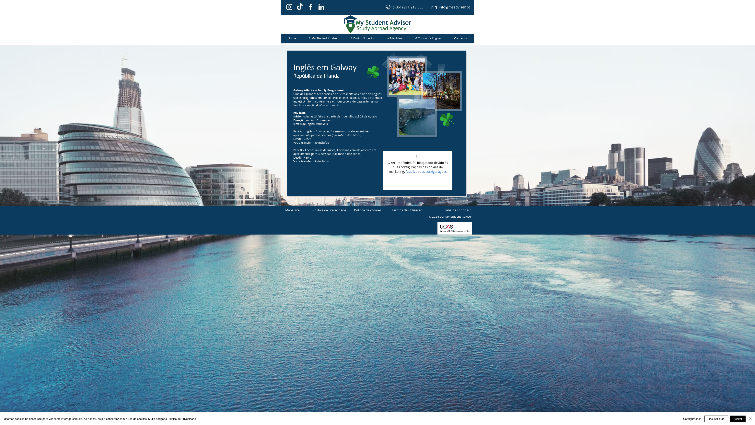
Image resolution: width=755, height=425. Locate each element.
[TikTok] (300, 7)
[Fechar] (750, 419)
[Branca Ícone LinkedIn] (321, 7)
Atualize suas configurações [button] (426, 171)
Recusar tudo (716, 419)
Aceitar (738, 419)
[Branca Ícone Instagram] (289, 7)
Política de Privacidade (182, 419)
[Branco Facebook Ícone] (311, 7)
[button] (292, 210)
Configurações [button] (692, 419)
